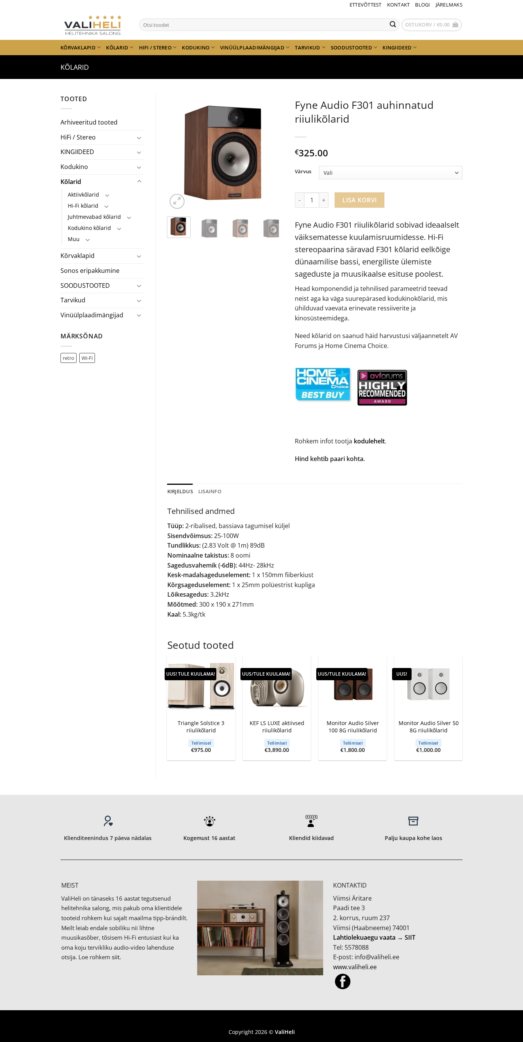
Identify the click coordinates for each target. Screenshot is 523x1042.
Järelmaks (449, 4)
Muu (74, 239)
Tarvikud (307, 47)
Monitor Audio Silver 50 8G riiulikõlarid (429, 727)
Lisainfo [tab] (209, 491)
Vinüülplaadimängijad (252, 47)
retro (68, 357)
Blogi (422, 4)
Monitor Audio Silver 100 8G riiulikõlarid (353, 727)
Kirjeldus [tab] (180, 491)
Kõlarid (117, 47)
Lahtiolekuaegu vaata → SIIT (374, 937)
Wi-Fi (87, 357)
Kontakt (398, 4)
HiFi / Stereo (155, 47)
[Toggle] (139, 137)
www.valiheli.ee (355, 967)
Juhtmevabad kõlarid (94, 216)
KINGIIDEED (397, 47)
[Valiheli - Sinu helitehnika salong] (93, 24)
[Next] (271, 152)
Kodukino (195, 47)
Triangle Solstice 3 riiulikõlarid (201, 727)
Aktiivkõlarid (83, 194)
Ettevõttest (366, 4)
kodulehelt (369, 441)
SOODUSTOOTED (351, 47)
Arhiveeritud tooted (89, 122)
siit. (116, 957)
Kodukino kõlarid (89, 227)
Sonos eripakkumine (89, 270)
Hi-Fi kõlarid (83, 205)
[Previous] (179, 152)
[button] (432, 25)
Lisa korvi (359, 200)
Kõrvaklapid (78, 47)
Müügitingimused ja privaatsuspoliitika (261, 1020)
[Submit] (392, 24)
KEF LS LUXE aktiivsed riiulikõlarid (277, 727)
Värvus (303, 171)
